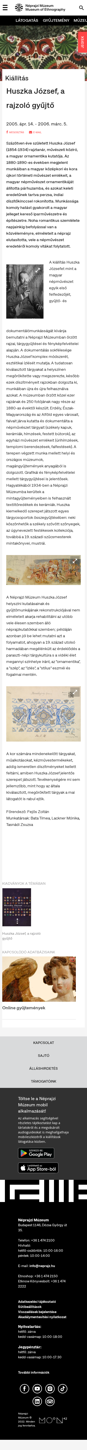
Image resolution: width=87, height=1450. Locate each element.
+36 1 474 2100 (43, 1240)
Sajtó (43, 1055)
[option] (39, 914)
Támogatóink (43, 1081)
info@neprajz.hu (42, 1266)
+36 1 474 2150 (46, 1276)
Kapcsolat (43, 1042)
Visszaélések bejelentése (37, 1312)
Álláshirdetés (43, 1068)
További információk (33, 1372)
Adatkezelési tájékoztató (37, 1301)
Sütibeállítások (29, 1307)
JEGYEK (83, 42)
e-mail (37, 132)
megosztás (16, 132)
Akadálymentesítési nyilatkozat (42, 1317)
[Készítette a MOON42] (53, 1420)
